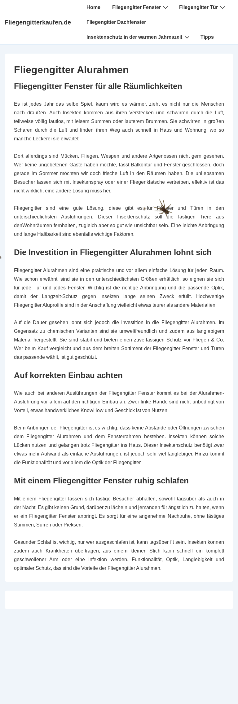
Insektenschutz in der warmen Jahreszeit (134, 37)
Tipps (207, 37)
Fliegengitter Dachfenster (116, 22)
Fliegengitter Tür (198, 7)
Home (93, 7)
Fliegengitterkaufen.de (38, 22)
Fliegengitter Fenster (136, 7)
